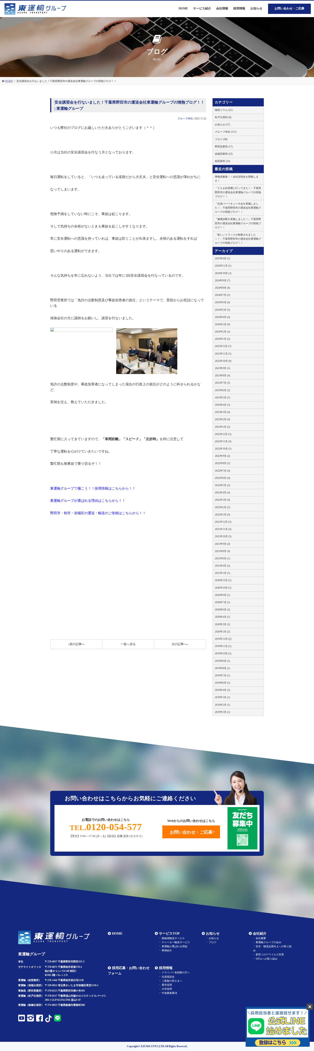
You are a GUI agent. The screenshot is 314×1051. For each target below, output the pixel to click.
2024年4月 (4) (222, 317)
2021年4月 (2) (222, 565)
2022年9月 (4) (222, 455)
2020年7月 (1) (222, 602)
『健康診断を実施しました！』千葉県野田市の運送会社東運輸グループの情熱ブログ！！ (238, 223)
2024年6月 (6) (222, 302)
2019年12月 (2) (223, 638)
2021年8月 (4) (222, 551)
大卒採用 (167, 988)
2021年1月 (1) (222, 573)
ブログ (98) (221, 139)
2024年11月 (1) (223, 265)
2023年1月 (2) (222, 426)
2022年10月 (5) (223, 448)
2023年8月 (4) (222, 375)
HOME (9, 81)
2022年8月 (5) (222, 463)
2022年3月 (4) (222, 499)
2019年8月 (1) (222, 668)
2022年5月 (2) (222, 485)
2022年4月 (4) (222, 492)
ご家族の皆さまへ (172, 980)
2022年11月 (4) (223, 441)
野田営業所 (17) (224, 146)
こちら (117, 488)
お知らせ (256, 8)
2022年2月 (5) (222, 507)
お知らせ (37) (222, 124)
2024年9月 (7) (222, 280)
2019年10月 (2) (223, 653)
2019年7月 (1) (222, 675)
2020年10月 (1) (223, 587)
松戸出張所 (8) (223, 117)
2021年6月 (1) (222, 558)
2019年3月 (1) (222, 697)
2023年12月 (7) (223, 346)
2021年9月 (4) (222, 543)
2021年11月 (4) (223, 529)
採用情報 (166, 968)
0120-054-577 (106, 827)
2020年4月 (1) (222, 616)
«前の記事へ (76, 644)
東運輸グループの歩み (268, 942)
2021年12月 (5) (223, 521)
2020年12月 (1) (223, 580)
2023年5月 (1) (222, 397)
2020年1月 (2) (222, 631)
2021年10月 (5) (223, 536)
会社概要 (261, 938)
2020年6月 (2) (222, 609)
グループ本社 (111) (225, 131)
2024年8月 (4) (222, 287)
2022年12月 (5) (223, 434)
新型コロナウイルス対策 (270, 954)
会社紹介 (260, 933)
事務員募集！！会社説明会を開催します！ (236, 178)
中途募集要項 (169, 993)
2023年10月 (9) (223, 360)
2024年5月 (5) (222, 309)
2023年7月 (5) (222, 382)
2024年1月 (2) (222, 338)
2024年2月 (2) (222, 331)
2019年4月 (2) (222, 690)
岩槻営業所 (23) (224, 153)
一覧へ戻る (128, 644)
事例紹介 (167, 950)
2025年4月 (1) (222, 258)
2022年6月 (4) (222, 478)
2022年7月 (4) (222, 470)
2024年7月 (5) (222, 295)
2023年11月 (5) (223, 353)
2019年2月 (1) (222, 704)
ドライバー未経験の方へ (176, 972)
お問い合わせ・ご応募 (289, 8)
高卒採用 (167, 984)
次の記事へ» (180, 644)
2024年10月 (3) (223, 273)
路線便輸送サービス (173, 938)
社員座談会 (168, 976)
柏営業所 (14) (222, 161)
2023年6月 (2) (222, 390)
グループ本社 (185, 118)
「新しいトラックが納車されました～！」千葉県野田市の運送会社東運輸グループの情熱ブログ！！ (238, 238)
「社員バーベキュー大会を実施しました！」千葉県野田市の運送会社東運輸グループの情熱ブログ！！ (238, 207)
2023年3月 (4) (222, 412)
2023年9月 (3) (222, 368)
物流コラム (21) (224, 109)
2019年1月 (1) (222, 712)
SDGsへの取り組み (266, 958)
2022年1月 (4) (222, 514)
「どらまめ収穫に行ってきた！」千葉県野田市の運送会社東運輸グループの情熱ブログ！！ (238, 192)
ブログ (212, 942)
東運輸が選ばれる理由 (174, 946)
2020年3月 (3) (222, 624)
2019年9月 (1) (222, 660)
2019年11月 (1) (223, 646)
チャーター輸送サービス (176, 942)
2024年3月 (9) (222, 324)
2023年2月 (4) (222, 419)
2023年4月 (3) (222, 404)
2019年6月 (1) (222, 682)
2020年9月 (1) (222, 595)
